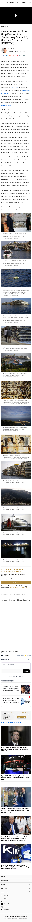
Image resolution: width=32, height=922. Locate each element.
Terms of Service (13, 587)
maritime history (6, 105)
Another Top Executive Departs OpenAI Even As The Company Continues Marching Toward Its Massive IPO (15, 810)
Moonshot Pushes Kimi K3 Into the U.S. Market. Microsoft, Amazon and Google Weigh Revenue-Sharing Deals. (15, 866)
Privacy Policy (24, 587)
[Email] (20, 55)
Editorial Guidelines (23, 600)
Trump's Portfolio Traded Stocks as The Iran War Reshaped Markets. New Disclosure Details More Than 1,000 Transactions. (15, 838)
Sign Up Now (21, 717)
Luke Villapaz (14, 49)
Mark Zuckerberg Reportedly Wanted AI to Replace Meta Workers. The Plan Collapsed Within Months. (14, 749)
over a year (14, 87)
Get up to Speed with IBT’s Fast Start (20, 713)
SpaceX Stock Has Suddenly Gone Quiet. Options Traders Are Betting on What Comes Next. (15, 777)
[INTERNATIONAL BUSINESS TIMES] (16, 2)
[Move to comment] (23, 55)
